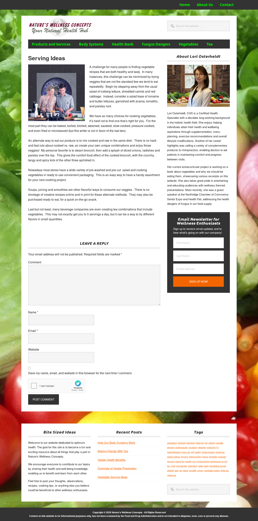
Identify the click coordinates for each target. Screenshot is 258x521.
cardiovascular (181, 447)
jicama (205, 456)
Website (33, 349)
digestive (202, 447)
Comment (34, 262)
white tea (225, 470)
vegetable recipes (212, 470)
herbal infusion (208, 452)
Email (33, 331)
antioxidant (172, 442)
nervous (170, 461)
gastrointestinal (174, 452)
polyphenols (215, 461)
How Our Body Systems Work (116, 442)
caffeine (211, 442)
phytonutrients (203, 461)
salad (200, 466)
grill (192, 452)
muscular (222, 456)
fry (217, 447)
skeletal (170, 470)
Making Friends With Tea (113, 451)
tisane (185, 470)
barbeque (190, 442)
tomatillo (192, 470)
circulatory (193, 447)
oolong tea (180, 461)
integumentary (195, 456)
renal (173, 466)
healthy (198, 452)
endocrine (211, 447)
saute (206, 466)
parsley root (190, 461)
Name (33, 312)
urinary (200, 470)
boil (206, 442)
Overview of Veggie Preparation (117, 468)
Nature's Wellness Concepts (62, 27)
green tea (185, 452)
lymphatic (213, 456)
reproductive (181, 466)
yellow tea (171, 475)
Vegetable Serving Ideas (112, 477)
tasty (177, 470)
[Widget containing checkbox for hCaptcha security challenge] (56, 386)
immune (184, 456)
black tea (200, 442)
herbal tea (220, 452)
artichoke (182, 442)
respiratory (193, 466)
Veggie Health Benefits (112, 460)
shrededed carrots (217, 466)
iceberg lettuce (173, 456)
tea (180, 470)
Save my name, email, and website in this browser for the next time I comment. (80, 373)
